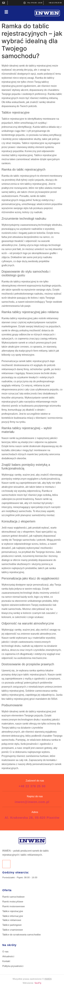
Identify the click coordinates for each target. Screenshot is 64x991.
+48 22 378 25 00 (32, 786)
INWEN (48, 979)
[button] (6, 12)
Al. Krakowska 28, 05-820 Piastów (32, 817)
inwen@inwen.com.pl (32, 802)
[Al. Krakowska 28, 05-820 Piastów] (11, 3)
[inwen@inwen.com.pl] (4, 3)
